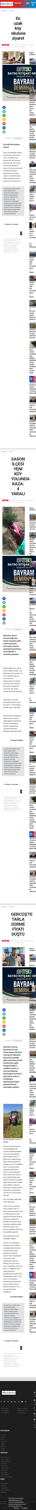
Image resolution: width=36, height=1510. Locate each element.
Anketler (3, 1486)
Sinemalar (4, 1470)
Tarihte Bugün (5, 1468)
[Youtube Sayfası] (12, 1401)
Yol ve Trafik (5, 1459)
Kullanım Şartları (22, 1408)
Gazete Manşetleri (6, 1477)
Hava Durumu (5, 1457)
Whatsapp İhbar (22, 1410)
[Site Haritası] (23, 1401)
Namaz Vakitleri (6, 1461)
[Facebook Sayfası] (2, 1401)
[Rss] (19, 1401)
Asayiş (11, 451)
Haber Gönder (22, 1413)
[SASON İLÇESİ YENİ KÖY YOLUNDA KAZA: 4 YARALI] (13, 530)
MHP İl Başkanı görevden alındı (32, 215)
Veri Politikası (5, 1413)
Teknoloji (3, 1441)
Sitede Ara (4, 1483)
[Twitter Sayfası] (5, 1401)
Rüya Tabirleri (5, 1490)
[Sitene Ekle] (26, 1401)
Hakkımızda (4, 1408)
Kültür (3, 1439)
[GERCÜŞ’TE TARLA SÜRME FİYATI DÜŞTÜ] (13, 956)
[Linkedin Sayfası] (15, 1401)
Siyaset (3, 1446)
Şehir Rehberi (5, 1474)
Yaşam (3, 1450)
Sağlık (3, 1444)
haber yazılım (4, 1505)
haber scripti (31, 1503)
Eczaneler (4, 1463)
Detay (17, 1508)
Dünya (3, 1437)
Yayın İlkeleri (5, 1410)
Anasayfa (4, 11)
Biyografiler (4, 1488)
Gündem (11, 11)
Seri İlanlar (4, 1472)
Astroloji (3, 1492)
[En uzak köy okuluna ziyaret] (13, 57)
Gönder (21, 233)
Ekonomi (18, 3)
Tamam (25, 1508)
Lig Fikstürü (4, 1466)
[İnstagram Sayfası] (9, 1401)
